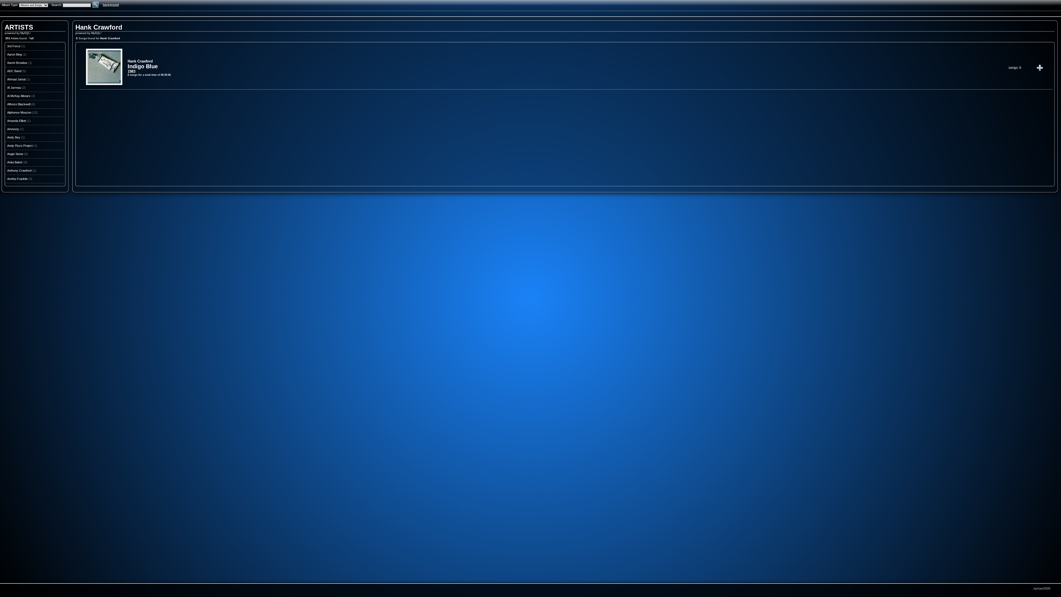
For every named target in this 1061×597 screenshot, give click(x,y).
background (111, 4)
